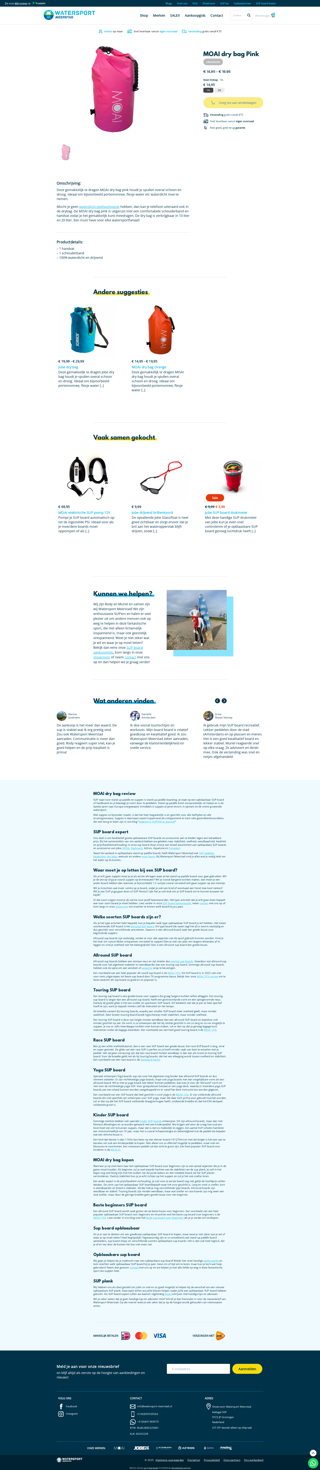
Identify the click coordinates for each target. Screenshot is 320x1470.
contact (130, 657)
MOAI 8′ (115, 1149)
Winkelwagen (264, 15)
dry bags (112, 856)
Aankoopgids (195, 15)
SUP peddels (206, 853)
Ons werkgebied (253, 1460)
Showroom (208, 3)
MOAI (125, 848)
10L (208, 90)
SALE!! (175, 15)
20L (220, 90)
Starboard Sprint (150, 1059)
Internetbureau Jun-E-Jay (181, 1468)
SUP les (224, 3)
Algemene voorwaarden (170, 1460)
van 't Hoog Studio (151, 1468)
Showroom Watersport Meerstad (231, 1406)
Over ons (182, 3)
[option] (114, 89)
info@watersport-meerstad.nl (154, 1406)
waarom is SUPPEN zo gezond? (157, 821)
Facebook (71, 1406)
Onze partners (232, 1460)
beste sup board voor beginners (165, 1217)
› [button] (224, 700)
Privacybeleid (212, 1460)
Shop (144, 15)
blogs (168, 1294)
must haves (148, 856)
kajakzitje (147, 968)
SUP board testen (266, 3)
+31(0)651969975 (148, 1421)
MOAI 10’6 (174, 973)
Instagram (71, 1413)
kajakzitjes (99, 856)
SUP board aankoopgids (177, 903)
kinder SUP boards (151, 1121)
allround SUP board (142, 926)
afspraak (247, 1427)
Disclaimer (194, 1460)
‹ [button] (217, 700)
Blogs (169, 3)
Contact (216, 15)
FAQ (195, 3)
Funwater (174, 848)
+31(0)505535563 (147, 1414)
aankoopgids (212, 1260)
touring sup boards (182, 961)
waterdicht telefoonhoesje (99, 206)
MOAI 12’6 (210, 1029)
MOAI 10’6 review (207, 976)
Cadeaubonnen (242, 3)
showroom (101, 657)
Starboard (136, 848)
